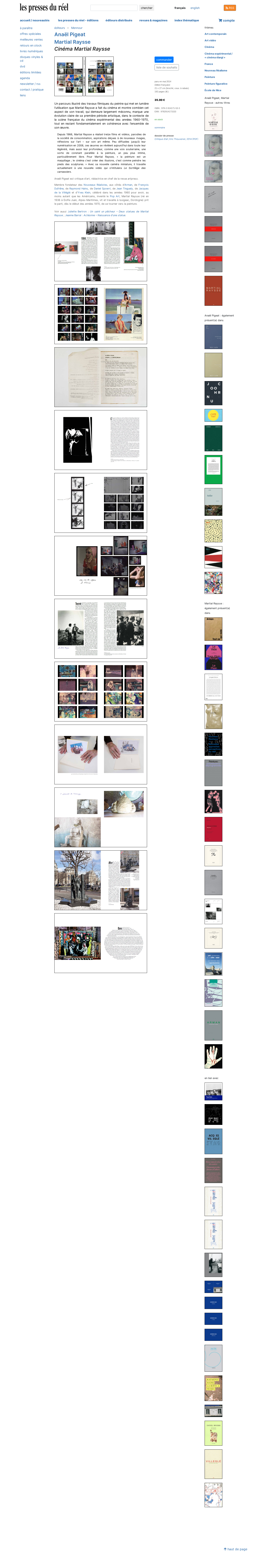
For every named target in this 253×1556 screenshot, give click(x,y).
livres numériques (31, 51)
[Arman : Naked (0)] (215, 1056)
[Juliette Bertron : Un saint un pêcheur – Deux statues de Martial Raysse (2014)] (215, 882)
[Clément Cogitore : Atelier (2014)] (215, 501)
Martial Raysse (72, 42)
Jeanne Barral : (95, 215)
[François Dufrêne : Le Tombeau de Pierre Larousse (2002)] (215, 992)
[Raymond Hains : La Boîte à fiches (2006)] (215, 1388)
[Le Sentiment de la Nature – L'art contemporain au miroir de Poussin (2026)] (215, 364)
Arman (128, 184)
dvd (22, 66)
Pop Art (115, 196)
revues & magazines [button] (153, 20)
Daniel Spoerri (102, 188)
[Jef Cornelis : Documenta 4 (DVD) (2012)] (215, 911)
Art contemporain (216, 33)
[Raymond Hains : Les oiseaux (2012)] (215, 1318)
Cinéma (209, 46)
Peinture (210, 77)
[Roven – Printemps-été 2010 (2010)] (215, 582)
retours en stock (31, 45)
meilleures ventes (31, 39)
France (209, 63)
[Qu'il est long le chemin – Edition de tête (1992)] (215, 290)
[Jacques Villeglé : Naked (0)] (215, 1494)
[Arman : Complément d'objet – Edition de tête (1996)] (215, 1025)
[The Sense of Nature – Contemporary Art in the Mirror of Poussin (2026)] (215, 336)
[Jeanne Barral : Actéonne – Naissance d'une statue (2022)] (215, 716)
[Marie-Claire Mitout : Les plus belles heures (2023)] (215, 415)
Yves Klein (84, 192)
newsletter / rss (30, 83)
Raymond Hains (78, 188)
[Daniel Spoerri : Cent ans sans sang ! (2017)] (215, 1234)
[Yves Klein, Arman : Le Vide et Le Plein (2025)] (215, 657)
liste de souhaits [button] (166, 67)
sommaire (160, 127)
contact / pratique (31, 89)
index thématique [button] (187, 20)
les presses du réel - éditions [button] (78, 20)
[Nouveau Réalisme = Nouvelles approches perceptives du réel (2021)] (215, 744)
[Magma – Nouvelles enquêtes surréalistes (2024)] (215, 686)
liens (23, 95)
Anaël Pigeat (69, 34)
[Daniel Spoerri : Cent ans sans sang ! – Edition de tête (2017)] (215, 1201)
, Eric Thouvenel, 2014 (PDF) (176, 139)
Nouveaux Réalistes (95, 184)
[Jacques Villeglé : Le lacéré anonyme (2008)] (215, 1357)
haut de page (237, 1549)
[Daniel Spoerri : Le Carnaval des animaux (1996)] (215, 1432)
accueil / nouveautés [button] (34, 20)
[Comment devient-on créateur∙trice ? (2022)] (215, 438)
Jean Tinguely (124, 188)
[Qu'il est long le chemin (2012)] (215, 228)
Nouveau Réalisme (216, 70)
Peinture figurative (216, 83)
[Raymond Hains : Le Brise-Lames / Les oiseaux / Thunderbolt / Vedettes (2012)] (215, 1286)
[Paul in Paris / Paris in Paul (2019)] (215, 469)
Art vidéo (210, 40)
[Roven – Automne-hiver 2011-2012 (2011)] (215, 557)
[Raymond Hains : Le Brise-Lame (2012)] (215, 1334)
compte (228, 20)
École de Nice (213, 90)
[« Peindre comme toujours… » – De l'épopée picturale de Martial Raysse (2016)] (215, 145)
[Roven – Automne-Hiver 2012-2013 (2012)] (215, 530)
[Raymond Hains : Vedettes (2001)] (215, 1410)
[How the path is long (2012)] (215, 258)
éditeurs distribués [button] (119, 20)
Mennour (76, 27)
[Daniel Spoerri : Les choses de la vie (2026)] (215, 1114)
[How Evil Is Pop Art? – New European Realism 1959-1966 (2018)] (215, 801)
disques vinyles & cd (31, 58)
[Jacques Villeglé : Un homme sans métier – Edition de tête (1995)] (215, 1463)
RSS (231, 7)
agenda (25, 78)
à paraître (26, 28)
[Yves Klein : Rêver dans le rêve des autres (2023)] (215, 1170)
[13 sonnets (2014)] (215, 199)
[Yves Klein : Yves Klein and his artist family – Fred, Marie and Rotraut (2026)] (215, 1091)
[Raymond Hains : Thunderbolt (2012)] (215, 1302)
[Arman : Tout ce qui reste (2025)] (215, 629)
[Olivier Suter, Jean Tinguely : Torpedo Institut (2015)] (215, 1264)
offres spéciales (30, 33)
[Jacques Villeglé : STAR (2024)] (215, 1141)
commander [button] (164, 59)
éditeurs (59, 27)
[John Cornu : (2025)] (215, 393)
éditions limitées (30, 72)
